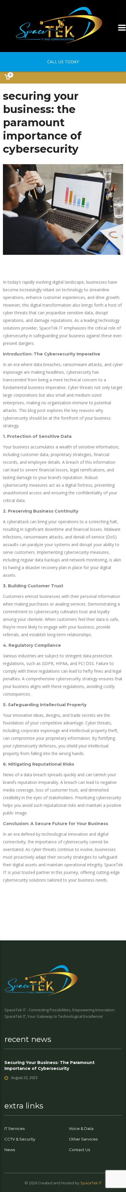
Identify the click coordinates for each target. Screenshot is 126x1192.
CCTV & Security (19, 1139)
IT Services (14, 1128)
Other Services (83, 1139)
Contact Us (79, 1149)
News (9, 1149)
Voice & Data (81, 1128)
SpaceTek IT (91, 1183)
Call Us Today (63, 61)
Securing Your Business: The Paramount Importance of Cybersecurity (49, 1065)
